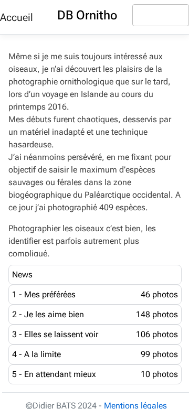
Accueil (16, 17)
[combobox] (160, 15)
